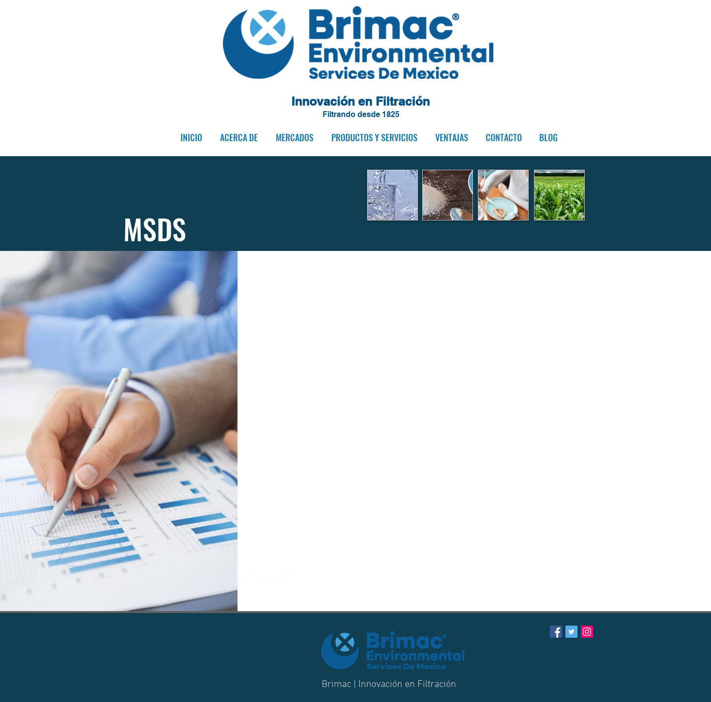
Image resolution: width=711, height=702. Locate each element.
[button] (237, 138)
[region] (392, 195)
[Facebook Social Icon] (556, 632)
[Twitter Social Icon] (571, 632)
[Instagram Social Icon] (587, 632)
